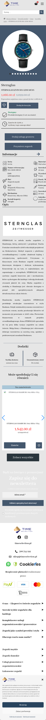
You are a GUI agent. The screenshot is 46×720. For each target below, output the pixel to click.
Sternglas (8, 85)
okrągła (11, 201)
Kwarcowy (12, 196)
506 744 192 (25, 551)
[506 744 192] (16, 551)
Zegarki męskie (23, 19)
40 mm (41, 170)
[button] (42, 679)
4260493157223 (14, 176)
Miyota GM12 (22, 196)
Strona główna (11, 19)
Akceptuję (23, 705)
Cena (31, 19)
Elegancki (12, 188)
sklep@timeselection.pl (25, 556)
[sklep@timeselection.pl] (10, 557)
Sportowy (12, 190)
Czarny (41, 188)
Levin (10, 164)
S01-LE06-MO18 (14, 170)
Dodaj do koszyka (24, 105)
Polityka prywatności (16, 717)
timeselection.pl (23, 543)
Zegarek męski (14, 182)
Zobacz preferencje (23, 711)
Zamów (15, 445)
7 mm (40, 176)
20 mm (41, 194)
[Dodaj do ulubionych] (4, 105)
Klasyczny (20, 188)
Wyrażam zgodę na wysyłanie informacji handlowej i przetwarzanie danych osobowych (24, 513)
